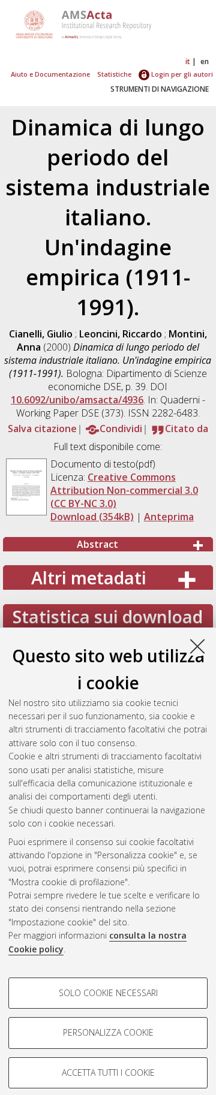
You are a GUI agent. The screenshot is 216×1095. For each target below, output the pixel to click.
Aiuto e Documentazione (50, 74)
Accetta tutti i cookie (108, 1072)
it (187, 61)
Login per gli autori (181, 74)
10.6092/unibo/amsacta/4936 (77, 399)
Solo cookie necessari (108, 993)
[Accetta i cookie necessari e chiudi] (197, 646)
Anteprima (169, 516)
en (204, 61)
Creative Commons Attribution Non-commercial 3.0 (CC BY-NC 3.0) (124, 490)
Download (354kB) (92, 516)
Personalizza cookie (108, 1032)
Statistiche (114, 74)
